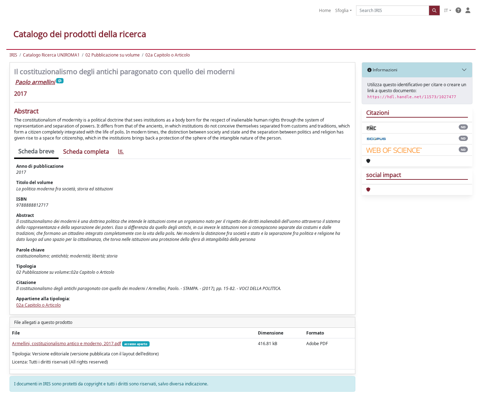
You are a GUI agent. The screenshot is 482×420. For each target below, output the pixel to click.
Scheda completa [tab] (86, 151)
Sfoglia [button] (342, 10)
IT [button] (446, 10)
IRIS (13, 55)
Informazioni (384, 70)
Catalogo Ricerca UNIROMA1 (51, 55)
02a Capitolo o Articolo (167, 55)
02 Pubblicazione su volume (112, 55)
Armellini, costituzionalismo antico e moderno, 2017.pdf (66, 344)
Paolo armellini (35, 82)
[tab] (121, 151)
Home (325, 10)
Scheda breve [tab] (36, 151)
